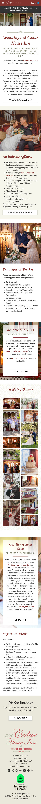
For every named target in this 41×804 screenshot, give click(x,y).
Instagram (17, 770)
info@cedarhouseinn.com (20, 766)
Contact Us (20, 371)
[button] (36, 8)
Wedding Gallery (20, 99)
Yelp (32, 770)
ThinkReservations (20, 799)
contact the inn (18, 358)
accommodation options (17, 351)
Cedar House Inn (30, 60)
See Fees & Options (20, 212)
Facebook (9, 770)
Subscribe (20, 718)
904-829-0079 (20, 763)
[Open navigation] (2, 3)
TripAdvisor (20, 770)
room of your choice (25, 607)
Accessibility (17, 793)
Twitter (13, 770)
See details (20, 619)
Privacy (26, 793)
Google (28, 770)
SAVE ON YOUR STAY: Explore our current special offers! (18, 9)
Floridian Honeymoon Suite (19, 565)
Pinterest (24, 770)
